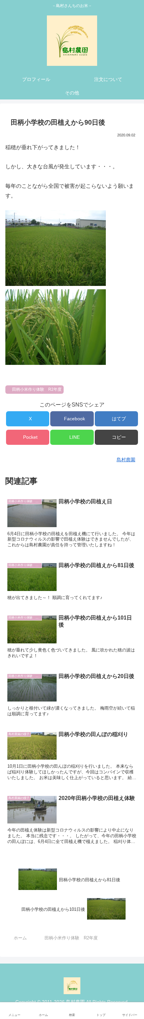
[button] (116, 437)
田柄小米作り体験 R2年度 (37, 389)
